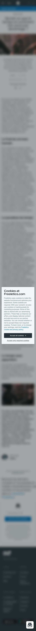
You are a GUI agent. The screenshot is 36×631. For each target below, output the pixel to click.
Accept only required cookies (18, 341)
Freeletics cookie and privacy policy (16, 328)
